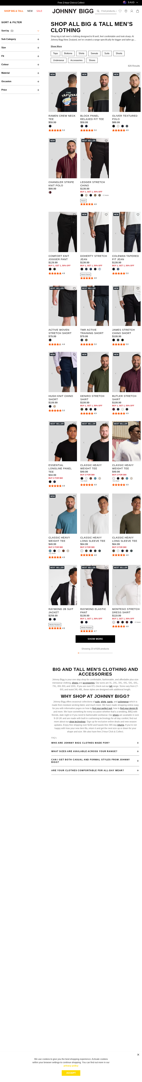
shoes (75, 683)
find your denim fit (129, 708)
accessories (89, 683)
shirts (103, 702)
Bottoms (68, 53)
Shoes (92, 60)
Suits (106, 53)
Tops (55, 53)
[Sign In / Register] (132, 11)
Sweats (94, 53)
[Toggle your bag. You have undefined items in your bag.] (137, 11)
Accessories (76, 60)
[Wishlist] (120, 11)
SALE (39, 11)
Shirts (81, 53)
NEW (30, 11)
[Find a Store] (126, 11)
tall (111, 686)
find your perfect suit (102, 708)
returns (120, 725)
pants (110, 702)
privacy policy (71, 1066)
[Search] (98, 11)
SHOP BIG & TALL (13, 11)
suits (97, 702)
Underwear (58, 60)
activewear (123, 702)
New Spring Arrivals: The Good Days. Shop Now (71, 3)
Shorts (119, 53)
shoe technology (77, 721)
